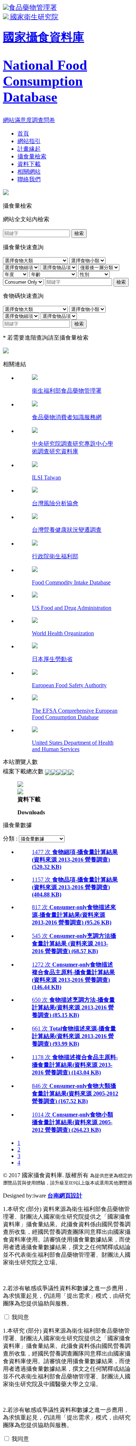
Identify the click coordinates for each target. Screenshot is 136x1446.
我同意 (20, 1317)
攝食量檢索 (31, 156)
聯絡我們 (29, 179)
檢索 (79, 233)
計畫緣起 (29, 149)
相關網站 (29, 172)
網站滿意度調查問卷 (29, 120)
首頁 (23, 133)
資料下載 (29, 164)
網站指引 (29, 141)
